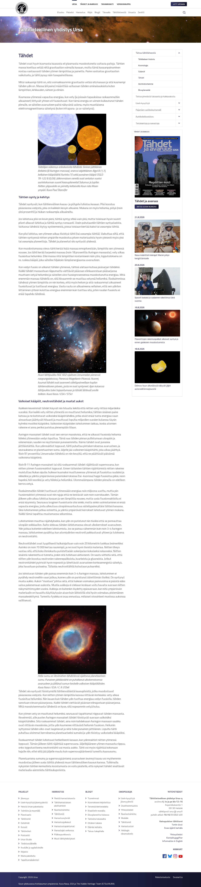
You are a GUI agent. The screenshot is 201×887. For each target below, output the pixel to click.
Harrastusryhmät (62, 818)
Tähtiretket (26, 831)
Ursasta (132, 12)
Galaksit (141, 71)
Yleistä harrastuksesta (64, 798)
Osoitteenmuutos (129, 805)
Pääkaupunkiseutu (62, 834)
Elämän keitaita (95, 827)
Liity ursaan (179, 4)
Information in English (172, 841)
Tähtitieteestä (119, 12)
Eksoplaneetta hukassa (98, 814)
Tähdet (141, 77)
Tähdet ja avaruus (89, 4)
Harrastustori (127, 826)
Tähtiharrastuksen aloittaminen (62, 804)
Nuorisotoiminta (61, 809)
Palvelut (70, 12)
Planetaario (26, 814)
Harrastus (80, 12)
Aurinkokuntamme (145, 83)
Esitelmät (25, 823)
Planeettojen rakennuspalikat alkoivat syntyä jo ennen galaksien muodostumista (156, 340)
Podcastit (25, 835)
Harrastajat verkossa (64, 830)
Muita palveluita (28, 855)
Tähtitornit (26, 818)
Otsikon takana (95, 823)
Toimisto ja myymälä (30, 810)
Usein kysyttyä (143, 103)
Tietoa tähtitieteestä (146, 52)
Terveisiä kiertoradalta (98, 806)
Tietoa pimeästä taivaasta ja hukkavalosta (155, 96)
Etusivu (60, 12)
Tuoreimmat (93, 798)
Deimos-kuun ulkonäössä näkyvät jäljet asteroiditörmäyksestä (153, 387)
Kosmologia (143, 65)
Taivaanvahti (107, 4)
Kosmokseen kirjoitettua (99, 802)
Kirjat (90, 12)
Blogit (97, 12)
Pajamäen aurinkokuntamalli (148, 110)
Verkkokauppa (123, 4)
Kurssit (24, 827)
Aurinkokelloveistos (145, 116)
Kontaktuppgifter (174, 837)
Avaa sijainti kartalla (173, 828)
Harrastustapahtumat (64, 826)
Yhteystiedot (127, 809)
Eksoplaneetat (144, 90)
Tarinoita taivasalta (97, 818)
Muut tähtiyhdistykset (64, 838)
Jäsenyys (25, 798)
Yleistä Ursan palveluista (32, 806)
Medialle (124, 818)
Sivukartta (178, 877)
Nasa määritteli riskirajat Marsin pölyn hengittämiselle (152, 256)
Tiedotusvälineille (29, 843)
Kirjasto (24, 851)
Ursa (74, 4)
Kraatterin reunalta (96, 810)
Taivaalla (106, 12)
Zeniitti (141, 12)
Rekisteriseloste (162, 877)
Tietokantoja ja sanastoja (147, 123)
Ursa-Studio (26, 839)
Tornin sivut (177, 824)
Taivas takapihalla (96, 831)
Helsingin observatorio (127, 832)
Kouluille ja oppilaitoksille (32, 847)
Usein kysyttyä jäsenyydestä (34, 802)
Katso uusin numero (146, 206)
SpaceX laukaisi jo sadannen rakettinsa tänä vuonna (155, 299)
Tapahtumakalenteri (30, 860)
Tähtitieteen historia (146, 59)
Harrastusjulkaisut (62, 822)
